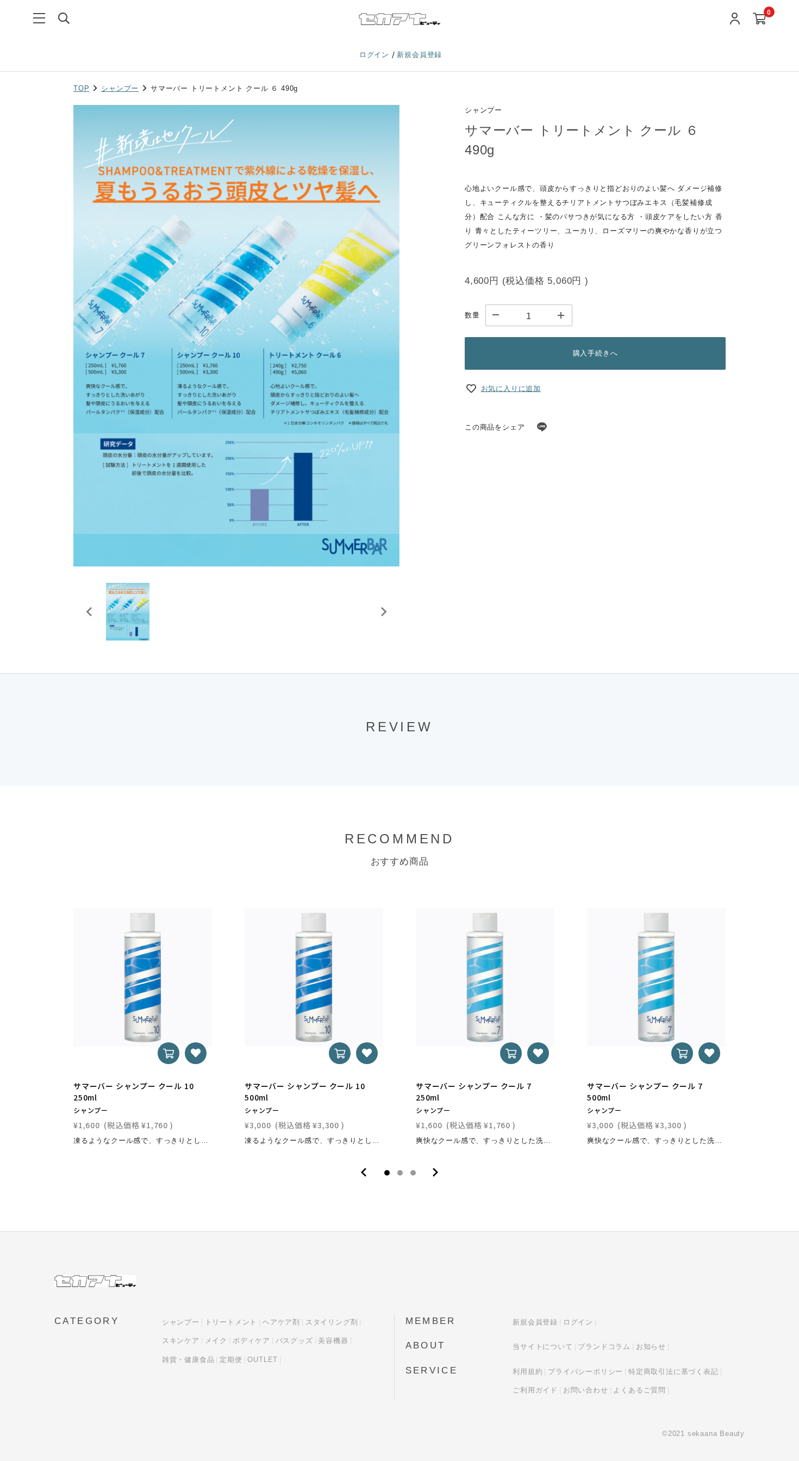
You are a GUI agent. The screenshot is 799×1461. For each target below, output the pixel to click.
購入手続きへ (595, 353)
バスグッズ (294, 1340)
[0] (759, 19)
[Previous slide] (90, 612)
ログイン (375, 55)
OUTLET (262, 1360)
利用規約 (527, 1371)
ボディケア (251, 1340)
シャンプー (120, 88)
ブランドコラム (604, 1346)
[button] (127, 612)
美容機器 (333, 1340)
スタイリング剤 (331, 1322)
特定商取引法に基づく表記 (673, 1371)
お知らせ (651, 1346)
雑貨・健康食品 (188, 1360)
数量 (472, 315)
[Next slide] (383, 612)
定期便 (231, 1360)
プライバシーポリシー (585, 1371)
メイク (216, 1340)
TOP (81, 88)
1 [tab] (387, 1173)
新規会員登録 (419, 55)
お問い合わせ (585, 1390)
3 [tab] (413, 1173)
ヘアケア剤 (281, 1322)
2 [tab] (400, 1173)
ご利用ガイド (535, 1390)
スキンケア (180, 1340)
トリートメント (231, 1322)
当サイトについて (542, 1346)
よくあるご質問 (639, 1390)
